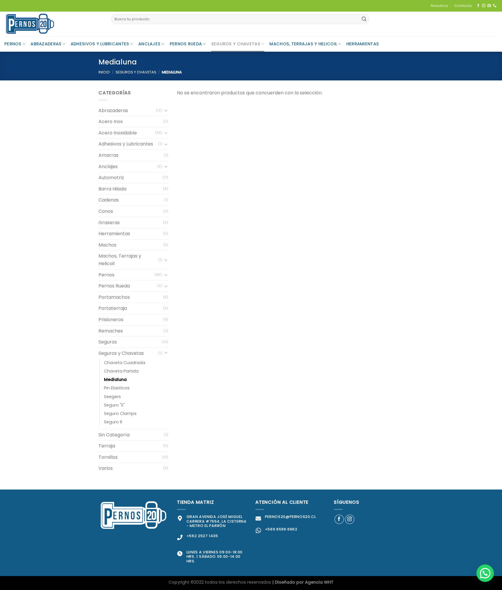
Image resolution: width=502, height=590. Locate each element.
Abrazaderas (46, 44)
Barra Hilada (112, 189)
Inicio (104, 72)
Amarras (108, 155)
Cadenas (108, 200)
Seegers (112, 397)
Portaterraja (112, 308)
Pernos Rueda (186, 44)
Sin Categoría (114, 434)
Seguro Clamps (120, 413)
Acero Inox (110, 121)
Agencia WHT (319, 582)
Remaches (110, 331)
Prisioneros (110, 319)
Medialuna (115, 379)
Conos (105, 211)
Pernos (12, 44)
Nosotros (439, 5)
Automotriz (111, 177)
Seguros (107, 342)
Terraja (106, 445)
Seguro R (113, 422)
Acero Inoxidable (117, 132)
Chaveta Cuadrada (124, 363)
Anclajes (149, 44)
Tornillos (108, 457)
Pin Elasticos (117, 388)
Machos (107, 245)
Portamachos (114, 297)
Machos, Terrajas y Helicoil (303, 44)
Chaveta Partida (121, 371)
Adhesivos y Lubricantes (100, 44)
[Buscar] (364, 19)
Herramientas (362, 44)
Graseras (109, 222)
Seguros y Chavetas (235, 44)
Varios (105, 468)
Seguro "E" (114, 405)
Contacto (463, 5)
